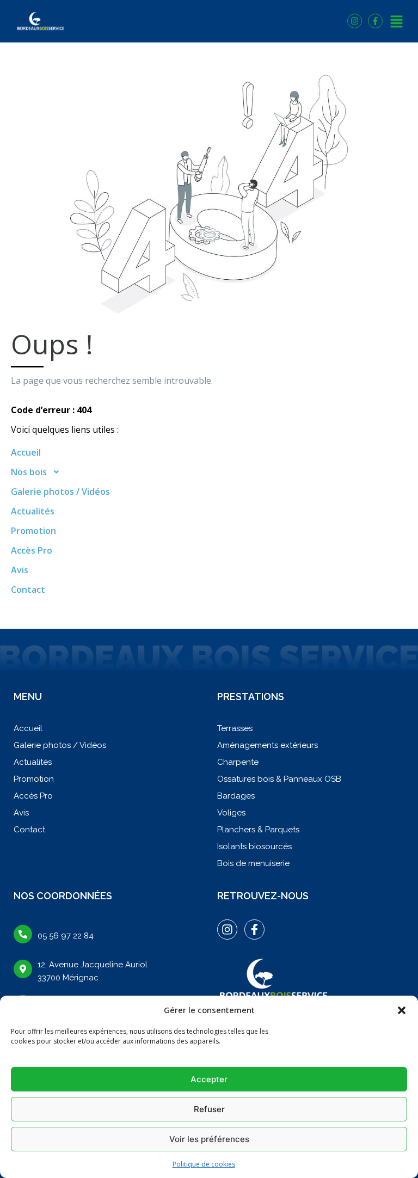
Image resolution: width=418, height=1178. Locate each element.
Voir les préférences (209, 1139)
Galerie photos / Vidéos (60, 492)
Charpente (238, 762)
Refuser (209, 1109)
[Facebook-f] (375, 21)
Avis (19, 570)
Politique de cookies (204, 1164)
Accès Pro (31, 550)
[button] (401, 1009)
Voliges (231, 813)
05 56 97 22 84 (66, 936)
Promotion (33, 531)
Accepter (209, 1079)
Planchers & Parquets (258, 830)
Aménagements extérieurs (267, 745)
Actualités (32, 511)
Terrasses (235, 728)
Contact (28, 590)
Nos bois (29, 472)
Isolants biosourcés (254, 846)
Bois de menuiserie (253, 863)
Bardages (236, 796)
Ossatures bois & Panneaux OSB (279, 779)
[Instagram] (354, 21)
